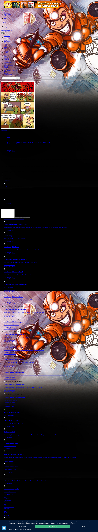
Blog (5, 19)
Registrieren (9, 30)
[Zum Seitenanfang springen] (7, 517)
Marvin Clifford (17, 139)
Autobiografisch (7, 62)
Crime (5, 47)
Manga (5, 48)
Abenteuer (6, 59)
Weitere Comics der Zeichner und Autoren (14, 219)
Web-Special (7, 66)
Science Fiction (7, 38)
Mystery (6, 55)
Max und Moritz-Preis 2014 (10, 69)
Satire (5, 63)
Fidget (29, 142)
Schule (37, 142)
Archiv (5, 17)
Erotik (5, 60)
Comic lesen (4, 130)
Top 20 (5, 18)
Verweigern (22, 526)
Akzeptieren (53, 526)
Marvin (8, 142)
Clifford (13, 142)
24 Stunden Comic (8, 65)
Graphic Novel (7, 51)
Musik (5, 56)
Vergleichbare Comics (9, 406)
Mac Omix (8, 203)
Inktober (6, 73)
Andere (5, 44)
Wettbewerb (6, 15)
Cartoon (6, 52)
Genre (2, 33)
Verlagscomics (7, 14)
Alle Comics (7, 36)
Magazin (6, 71)
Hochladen (3, 22)
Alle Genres (6, 37)
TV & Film (6, 58)
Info (5, 497)
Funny (5, 54)
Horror (5, 45)
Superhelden (7, 41)
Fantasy (5, 40)
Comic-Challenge (8, 74)
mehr (83, 526)
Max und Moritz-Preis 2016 (10, 70)
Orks (44, 142)
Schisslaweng (19, 142)
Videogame (6, 49)
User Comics (7, 13)
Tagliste (5, 501)
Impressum (6, 508)
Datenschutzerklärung (9, 507)
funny (33, 142)
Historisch (6, 43)
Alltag (41, 142)
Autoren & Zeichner (5, 31)
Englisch (6, 67)
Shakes (25, 142)
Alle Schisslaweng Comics (13, 144)
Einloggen (3, 30)
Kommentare (7, 180)
